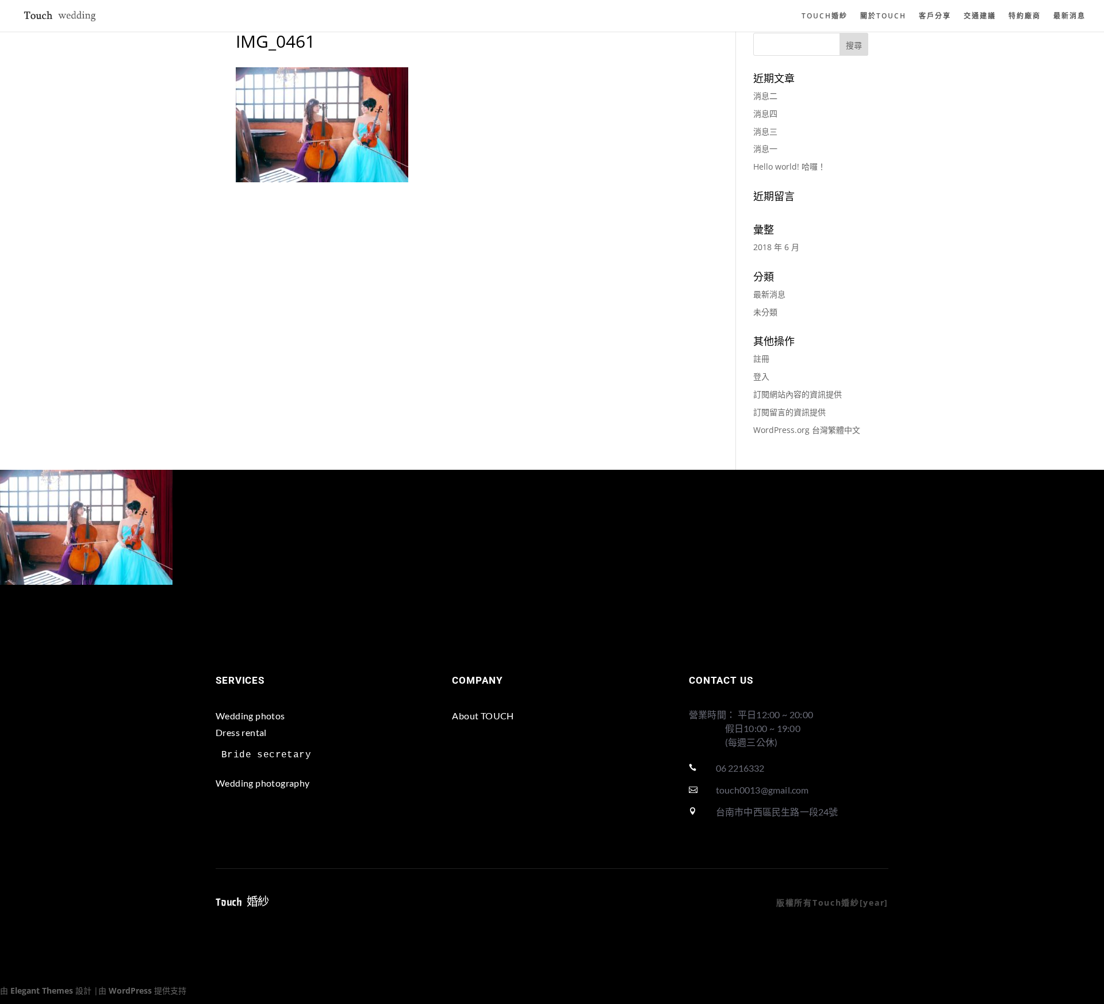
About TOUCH (482, 715)
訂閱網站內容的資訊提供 (797, 394)
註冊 (761, 358)
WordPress (130, 990)
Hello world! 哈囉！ (789, 166)
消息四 (765, 113)
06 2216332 (740, 767)
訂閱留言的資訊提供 (789, 412)
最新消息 (1069, 16)
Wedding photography (263, 782)
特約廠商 (1025, 16)
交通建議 (980, 16)
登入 (761, 376)
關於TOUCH (883, 16)
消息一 (765, 148)
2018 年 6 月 (776, 247)
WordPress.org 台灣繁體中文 (806, 429)
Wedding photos (250, 715)
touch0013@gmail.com (762, 789)
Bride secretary (266, 755)
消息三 (765, 131)
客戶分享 (935, 16)
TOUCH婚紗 (825, 16)
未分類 (765, 311)
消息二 (765, 95)
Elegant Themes (41, 990)
